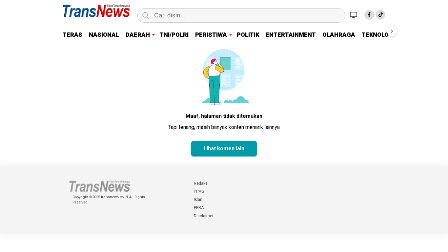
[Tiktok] (380, 15)
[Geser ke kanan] (392, 31)
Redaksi (201, 183)
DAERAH (138, 35)
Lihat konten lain (224, 149)
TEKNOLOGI (378, 35)
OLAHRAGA (338, 35)
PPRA (199, 208)
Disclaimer (204, 216)
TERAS (72, 35)
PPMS (199, 191)
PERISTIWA (211, 35)
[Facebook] (369, 15)
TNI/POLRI (174, 35)
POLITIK (248, 35)
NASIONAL (104, 35)
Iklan (198, 199)
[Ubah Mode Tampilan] (354, 15)
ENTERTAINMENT (291, 35)
